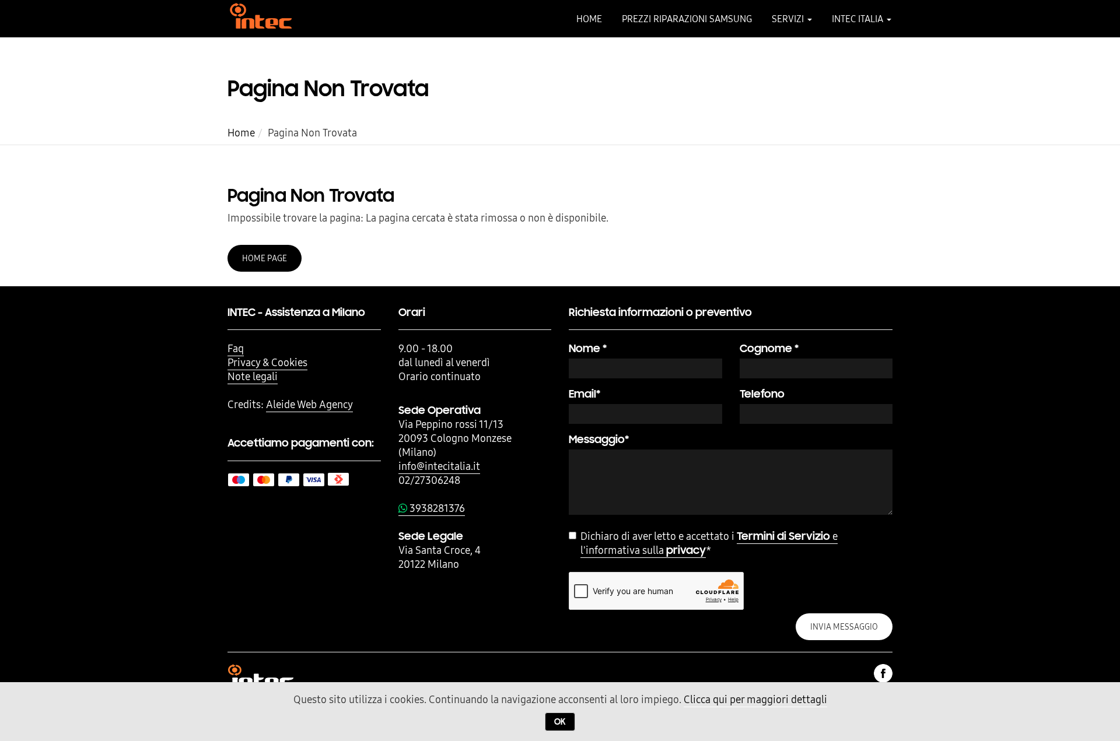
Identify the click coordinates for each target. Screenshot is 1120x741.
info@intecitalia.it (439, 466)
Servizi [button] (789, 18)
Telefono (762, 394)
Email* (584, 394)
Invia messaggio (844, 627)
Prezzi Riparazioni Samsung (687, 18)
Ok (560, 722)
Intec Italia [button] (859, 18)
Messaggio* (599, 439)
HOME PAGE (264, 258)
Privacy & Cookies (267, 362)
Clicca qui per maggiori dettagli (755, 699)
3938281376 (436, 508)
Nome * (588, 348)
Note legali (253, 376)
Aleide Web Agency (309, 404)
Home (589, 18)
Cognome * (769, 348)
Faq (236, 348)
